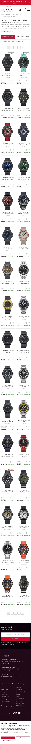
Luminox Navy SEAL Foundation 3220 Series (7, 317)
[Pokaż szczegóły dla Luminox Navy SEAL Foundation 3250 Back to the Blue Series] (8, 443)
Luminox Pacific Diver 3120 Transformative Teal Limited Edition (24, 74)
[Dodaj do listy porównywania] (10, 81)
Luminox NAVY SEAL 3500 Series (8, 386)
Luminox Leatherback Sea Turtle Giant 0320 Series (23, 491)
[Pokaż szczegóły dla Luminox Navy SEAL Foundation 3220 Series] (8, 305)
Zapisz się (15, 639)
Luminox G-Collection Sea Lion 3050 (7, 247)
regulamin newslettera (8, 644)
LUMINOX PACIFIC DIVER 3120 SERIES (8, 178)
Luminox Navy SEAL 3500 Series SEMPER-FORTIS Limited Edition (8, 74)
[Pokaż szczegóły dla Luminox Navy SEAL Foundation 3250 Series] (8, 515)
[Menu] (28, 10)
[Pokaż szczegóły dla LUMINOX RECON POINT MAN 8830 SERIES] (24, 201)
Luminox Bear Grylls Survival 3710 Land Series (24, 247)
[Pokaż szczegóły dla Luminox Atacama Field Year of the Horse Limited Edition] (24, 97)
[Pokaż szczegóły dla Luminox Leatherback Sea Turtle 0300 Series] (8, 409)
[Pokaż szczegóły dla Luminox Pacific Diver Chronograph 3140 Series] (24, 305)
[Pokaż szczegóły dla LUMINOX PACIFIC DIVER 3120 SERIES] (8, 167)
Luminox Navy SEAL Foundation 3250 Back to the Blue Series (7, 455)
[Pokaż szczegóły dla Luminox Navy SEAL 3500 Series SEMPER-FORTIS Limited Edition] (8, 63)
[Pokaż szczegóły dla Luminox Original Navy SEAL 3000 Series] (24, 339)
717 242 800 (7, 6)
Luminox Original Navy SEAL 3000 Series (23, 351)
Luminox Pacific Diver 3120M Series (24, 282)
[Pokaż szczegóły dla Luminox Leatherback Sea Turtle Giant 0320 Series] (24, 479)
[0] (24, 10)
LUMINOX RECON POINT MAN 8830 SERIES (23, 213)
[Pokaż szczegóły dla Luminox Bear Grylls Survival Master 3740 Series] (8, 584)
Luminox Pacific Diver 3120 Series (8, 561)
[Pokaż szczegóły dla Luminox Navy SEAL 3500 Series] (8, 479)
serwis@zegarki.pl (6, 676)
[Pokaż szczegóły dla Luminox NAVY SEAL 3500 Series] (8, 374)
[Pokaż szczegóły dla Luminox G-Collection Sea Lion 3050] (8, 236)
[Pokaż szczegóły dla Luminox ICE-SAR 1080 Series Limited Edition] (8, 132)
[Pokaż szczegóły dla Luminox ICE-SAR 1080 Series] (24, 132)
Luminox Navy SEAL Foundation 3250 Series (7, 527)
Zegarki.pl (4, 14)
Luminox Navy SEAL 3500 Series (8, 491)
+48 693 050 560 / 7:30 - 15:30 (10, 669)
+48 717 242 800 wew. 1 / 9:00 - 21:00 (12, 661)
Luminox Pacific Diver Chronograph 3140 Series (24, 317)
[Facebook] (6, 706)
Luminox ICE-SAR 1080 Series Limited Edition (8, 144)
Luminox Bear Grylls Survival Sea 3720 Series (24, 561)
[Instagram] (1, 706)
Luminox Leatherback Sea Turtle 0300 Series (8, 420)
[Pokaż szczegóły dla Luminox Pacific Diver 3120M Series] (24, 270)
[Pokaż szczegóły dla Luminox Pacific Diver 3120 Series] (8, 550)
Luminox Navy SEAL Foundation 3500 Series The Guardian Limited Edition (7, 109)
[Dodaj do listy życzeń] (13, 81)
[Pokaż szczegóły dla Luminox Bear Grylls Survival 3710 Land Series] (24, 236)
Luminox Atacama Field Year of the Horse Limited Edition (23, 109)
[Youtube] (10, 706)
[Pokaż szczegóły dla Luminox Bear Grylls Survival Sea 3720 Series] (24, 550)
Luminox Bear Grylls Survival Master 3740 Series (8, 596)
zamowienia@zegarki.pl (8, 671)
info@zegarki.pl (6, 663)
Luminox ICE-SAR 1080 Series (24, 144)
